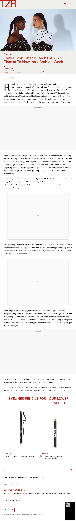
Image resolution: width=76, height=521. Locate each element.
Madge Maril (9, 68)
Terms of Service (31, 514)
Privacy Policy (40, 514)
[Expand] (66, 503)
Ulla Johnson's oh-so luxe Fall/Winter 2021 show (39, 164)
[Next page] (70, 470)
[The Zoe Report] (8, 3)
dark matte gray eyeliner (49, 317)
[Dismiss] (73, 503)
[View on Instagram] (38, 216)
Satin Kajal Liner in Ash (62, 313)
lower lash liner (52, 84)
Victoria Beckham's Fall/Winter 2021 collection (37, 179)
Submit (7, 510)
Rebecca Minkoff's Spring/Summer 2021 (32, 245)
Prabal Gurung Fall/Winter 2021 (40, 182)
